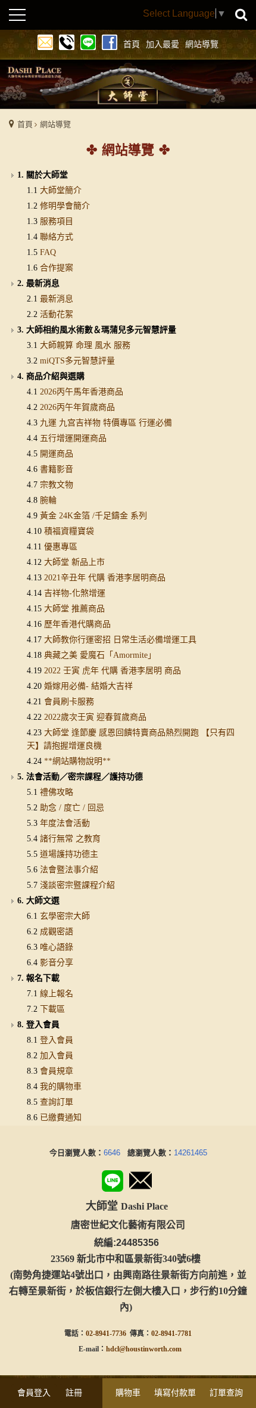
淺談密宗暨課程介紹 (77, 885)
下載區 (52, 1009)
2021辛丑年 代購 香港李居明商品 (105, 577)
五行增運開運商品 (73, 438)
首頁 (25, 124)
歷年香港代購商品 (77, 624)
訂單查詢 (226, 1392)
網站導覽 (55, 124)
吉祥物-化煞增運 (74, 593)
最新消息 (56, 298)
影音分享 (56, 962)
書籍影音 (56, 469)
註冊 (73, 1392)
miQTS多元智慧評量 (77, 360)
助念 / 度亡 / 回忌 (72, 807)
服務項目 (56, 221)
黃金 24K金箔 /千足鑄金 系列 (93, 515)
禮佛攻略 (56, 792)
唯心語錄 (56, 947)
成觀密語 (56, 931)
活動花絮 (56, 314)
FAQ (48, 252)
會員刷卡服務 (69, 701)
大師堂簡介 (61, 190)
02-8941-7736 (106, 1333)
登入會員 (56, 1040)
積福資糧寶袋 (69, 531)
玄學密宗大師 (65, 916)
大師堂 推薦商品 (74, 608)
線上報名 (56, 993)
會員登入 (34, 1392)
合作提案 (56, 267)
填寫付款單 (175, 1392)
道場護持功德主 (69, 854)
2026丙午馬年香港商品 (81, 391)
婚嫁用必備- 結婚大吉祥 (88, 686)
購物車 (128, 1392)
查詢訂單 (56, 1102)
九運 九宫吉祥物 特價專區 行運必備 (106, 422)
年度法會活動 (65, 823)
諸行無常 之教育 (70, 838)
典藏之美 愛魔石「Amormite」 (100, 655)
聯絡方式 (56, 236)
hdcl (112, 1349)
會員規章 (56, 1071)
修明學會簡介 (65, 205)
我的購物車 (61, 1086)
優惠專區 (60, 546)
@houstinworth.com (150, 1349)
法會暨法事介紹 (69, 869)
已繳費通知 (61, 1117)
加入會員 (56, 1055)
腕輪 (48, 500)
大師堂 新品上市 (74, 562)
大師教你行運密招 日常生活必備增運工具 (120, 639)
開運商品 (56, 453)
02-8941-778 (169, 1333)
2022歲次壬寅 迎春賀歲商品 (95, 717)
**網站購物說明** (77, 761)
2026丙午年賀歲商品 (77, 407)
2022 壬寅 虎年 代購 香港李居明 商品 (112, 670)
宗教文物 (56, 484)
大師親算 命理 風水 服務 (85, 345)
